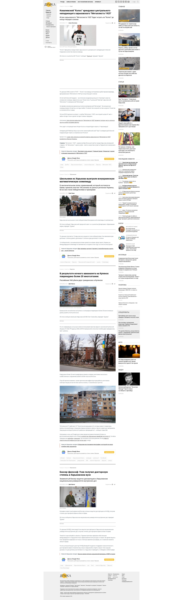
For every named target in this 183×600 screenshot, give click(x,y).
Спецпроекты (50, 25)
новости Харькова (89, 164)
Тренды (62, 1)
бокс (92, 565)
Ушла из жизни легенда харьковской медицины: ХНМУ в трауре (96, 554)
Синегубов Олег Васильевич (68, 460)
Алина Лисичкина (73, 23)
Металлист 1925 (107, 164)
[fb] (112, 23)
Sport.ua (89, 56)
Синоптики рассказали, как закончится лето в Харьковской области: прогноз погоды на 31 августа (128, 164)
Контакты (49, 42)
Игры (61, 167)
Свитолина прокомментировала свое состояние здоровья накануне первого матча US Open (129, 199)
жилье (110, 460)
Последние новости (126, 159)
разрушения (80, 460)
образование (68, 565)
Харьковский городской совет (87, 262)
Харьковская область (76, 164)
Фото (47, 33)
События (48, 16)
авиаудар (88, 458)
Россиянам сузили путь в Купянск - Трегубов (127, 182)
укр (132, 1)
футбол (67, 164)
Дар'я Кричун (72, 283)
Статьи (48, 21)
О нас (47, 40)
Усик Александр (64, 568)
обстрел (62, 458)
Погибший (103, 458)
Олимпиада (105, 262)
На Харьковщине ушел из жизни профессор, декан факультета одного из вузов (128, 187)
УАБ (87, 460)
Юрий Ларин (72, 193)
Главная (48, 10)
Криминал (98, 1)
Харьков (98, 164)
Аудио (47, 35)
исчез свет (83, 440)
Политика (48, 14)
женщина (77, 438)
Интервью (49, 23)
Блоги (47, 30)
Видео (48, 32)
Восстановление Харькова (85, 1)
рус (135, 1)
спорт (61, 164)
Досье (48, 37)
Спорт (47, 17)
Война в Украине (71, 1)
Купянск (69, 458)
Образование (73, 174)
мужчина (70, 438)
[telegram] (114, 23)
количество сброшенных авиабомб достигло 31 (95, 436)
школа (98, 262)
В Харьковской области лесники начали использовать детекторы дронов (129, 193)
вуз (88, 565)
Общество (72, 269)
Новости (48, 12)
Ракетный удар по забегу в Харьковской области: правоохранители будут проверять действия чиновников (129, 217)
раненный (96, 458)
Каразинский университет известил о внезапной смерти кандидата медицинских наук (127, 171)
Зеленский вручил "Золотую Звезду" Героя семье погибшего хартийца (128, 177)
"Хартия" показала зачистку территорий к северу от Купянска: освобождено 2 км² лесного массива (128, 205)
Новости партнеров (51, 26)
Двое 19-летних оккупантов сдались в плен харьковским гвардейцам (127, 212)
